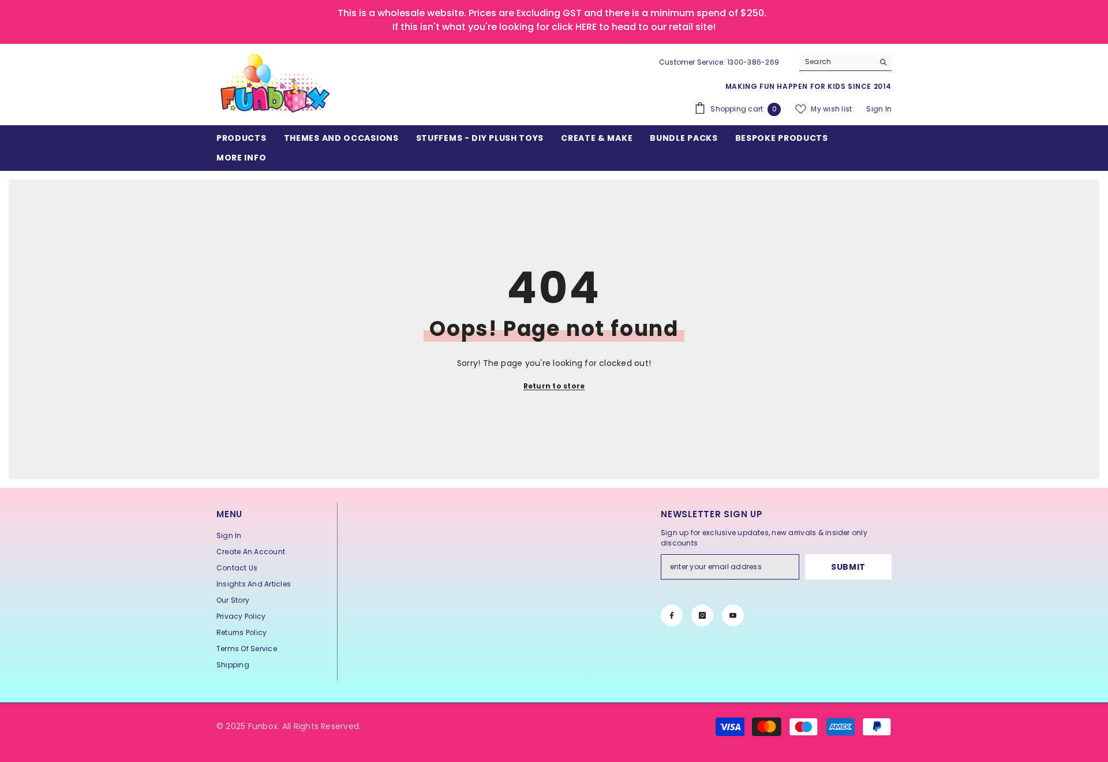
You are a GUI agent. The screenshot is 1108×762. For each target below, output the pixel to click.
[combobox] (836, 61)
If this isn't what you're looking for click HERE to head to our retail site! (554, 26)
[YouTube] (733, 615)
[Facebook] (672, 615)
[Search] (845, 62)
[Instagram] (702, 615)
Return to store (554, 386)
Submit (848, 567)
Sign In (879, 109)
